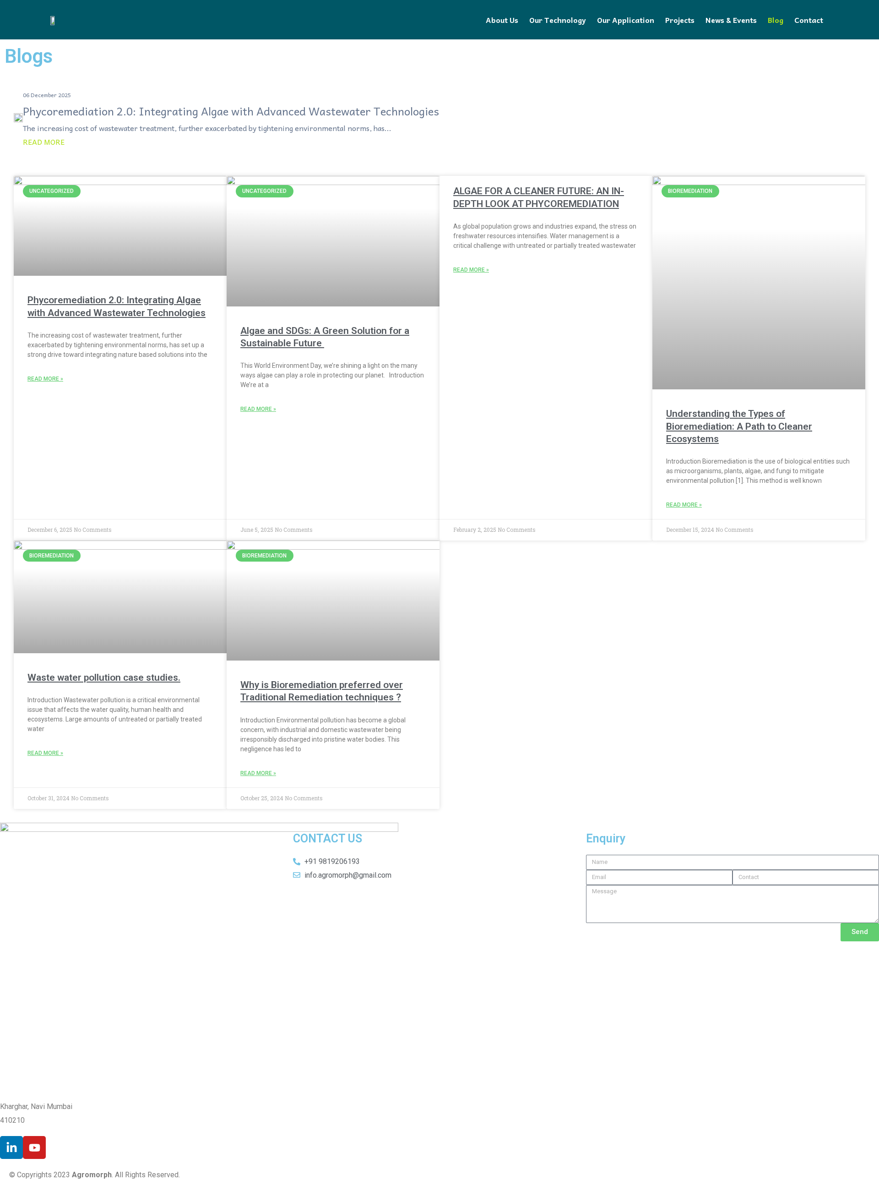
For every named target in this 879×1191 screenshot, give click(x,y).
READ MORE (44, 142)
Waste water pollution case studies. (103, 677)
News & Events (731, 20)
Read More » (45, 379)
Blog (775, 20)
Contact (808, 20)
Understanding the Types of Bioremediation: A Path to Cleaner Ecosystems (739, 426)
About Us (502, 20)
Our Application (625, 20)
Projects (680, 20)
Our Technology (557, 20)
